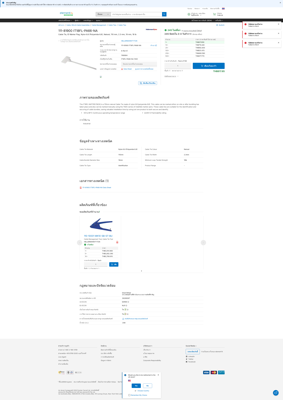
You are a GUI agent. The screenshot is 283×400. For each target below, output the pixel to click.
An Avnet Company (65, 390)
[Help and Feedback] (276, 393)
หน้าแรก (61, 25)
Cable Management (99, 25)
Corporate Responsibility (152, 360)
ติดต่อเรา (197, 8)
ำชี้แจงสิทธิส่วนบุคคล (65, 382)
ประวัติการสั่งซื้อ (106, 353)
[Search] (164, 14)
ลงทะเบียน (202, 13)
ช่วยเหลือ (205, 8)
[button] (65, 20)
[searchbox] (136, 14)
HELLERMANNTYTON (129, 41)
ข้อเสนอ (189, 8)
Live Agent (62, 357)
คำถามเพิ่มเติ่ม (63, 364)
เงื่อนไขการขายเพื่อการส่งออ (107, 382)
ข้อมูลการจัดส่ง (106, 360)
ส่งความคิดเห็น (63, 360)
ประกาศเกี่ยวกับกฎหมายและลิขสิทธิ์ (85, 382)
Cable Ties (112, 25)
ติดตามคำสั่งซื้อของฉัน (108, 350)
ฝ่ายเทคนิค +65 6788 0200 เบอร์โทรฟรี (72, 353)
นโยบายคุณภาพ (148, 353)
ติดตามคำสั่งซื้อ (214, 8)
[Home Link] (66, 14)
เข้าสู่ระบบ (194, 13)
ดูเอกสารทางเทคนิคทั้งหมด (144, 69)
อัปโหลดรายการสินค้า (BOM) (202, 20)
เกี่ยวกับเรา (147, 350)
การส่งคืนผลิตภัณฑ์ (107, 357)
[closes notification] (280, 2)
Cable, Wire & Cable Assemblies (78, 25)
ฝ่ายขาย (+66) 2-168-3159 (67, 350)
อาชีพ (145, 357)
